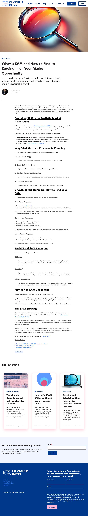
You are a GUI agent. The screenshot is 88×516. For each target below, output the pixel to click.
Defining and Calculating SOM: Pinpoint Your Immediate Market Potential (72, 400)
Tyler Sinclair (15, 91)
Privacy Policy (7, 482)
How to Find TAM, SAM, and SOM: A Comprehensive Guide (43, 399)
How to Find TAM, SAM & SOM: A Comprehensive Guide (31, 344)
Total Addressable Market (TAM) (42, 126)
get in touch (46, 336)
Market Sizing (19, 351)
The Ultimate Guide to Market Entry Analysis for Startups (15, 399)
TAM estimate (28, 206)
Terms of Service (8, 484)
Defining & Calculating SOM (36, 143)
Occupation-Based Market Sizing (25, 345)
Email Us (6, 485)
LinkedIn (6, 480)
